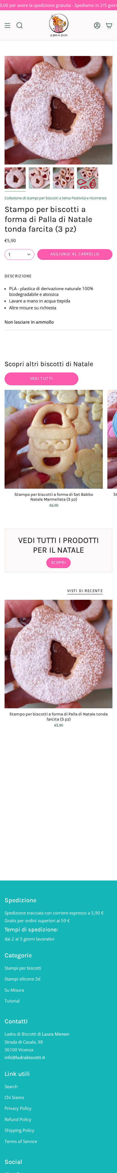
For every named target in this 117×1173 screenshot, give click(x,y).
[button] (19, 25)
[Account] (97, 25)
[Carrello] (109, 25)
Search (11, 1086)
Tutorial (12, 1001)
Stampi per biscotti (23, 968)
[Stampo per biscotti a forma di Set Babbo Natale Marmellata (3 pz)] (54, 439)
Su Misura (14, 990)
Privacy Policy (18, 1108)
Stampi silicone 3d (22, 979)
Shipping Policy (19, 1130)
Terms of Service (21, 1141)
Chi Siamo (14, 1097)
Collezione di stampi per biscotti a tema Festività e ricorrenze (55, 198)
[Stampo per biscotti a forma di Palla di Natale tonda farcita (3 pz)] (58, 654)
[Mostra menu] (7, 25)
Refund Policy (18, 1119)
